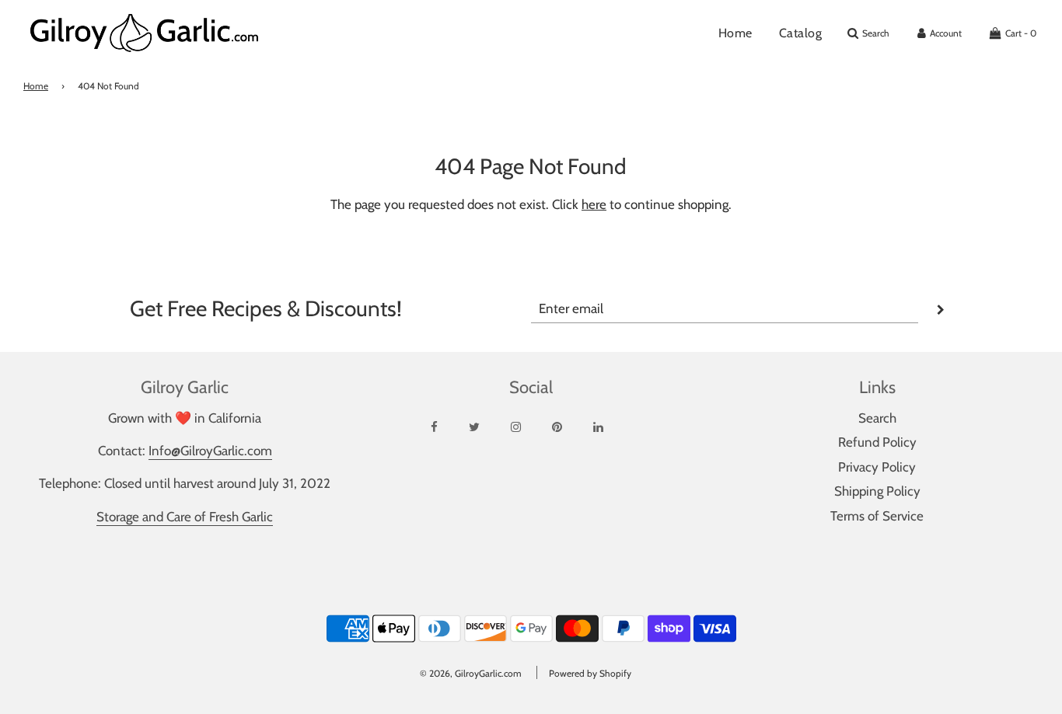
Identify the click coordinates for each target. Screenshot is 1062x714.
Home (735, 33)
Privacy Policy (877, 467)
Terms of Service (877, 516)
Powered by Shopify (590, 673)
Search (877, 418)
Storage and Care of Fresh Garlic (184, 516)
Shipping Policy (877, 491)
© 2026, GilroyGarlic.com (471, 673)
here (594, 204)
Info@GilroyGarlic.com (210, 450)
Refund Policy (877, 442)
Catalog (801, 33)
